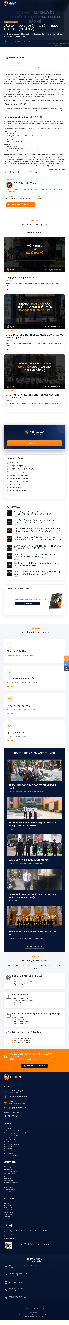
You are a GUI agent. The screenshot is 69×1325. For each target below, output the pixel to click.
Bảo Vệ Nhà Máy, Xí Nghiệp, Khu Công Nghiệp (15, 1137)
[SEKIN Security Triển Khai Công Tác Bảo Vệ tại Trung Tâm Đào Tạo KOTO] (34, 810)
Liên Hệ (5, 1223)
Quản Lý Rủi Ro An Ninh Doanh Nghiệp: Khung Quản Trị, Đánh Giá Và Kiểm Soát (37, 575)
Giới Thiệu (6, 1208)
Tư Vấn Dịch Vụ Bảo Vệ (9, 1196)
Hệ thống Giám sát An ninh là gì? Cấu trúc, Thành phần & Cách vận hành (35, 523)
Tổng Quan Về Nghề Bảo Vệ (21, 279)
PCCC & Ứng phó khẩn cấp (10, 1176)
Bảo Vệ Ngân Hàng (8, 1155)
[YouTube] (13, 1121)
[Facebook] (5, 1121)
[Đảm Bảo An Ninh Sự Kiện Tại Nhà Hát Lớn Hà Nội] (34, 919)
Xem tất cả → (35, 970)
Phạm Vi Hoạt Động (8, 1214)
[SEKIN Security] (12, 3)
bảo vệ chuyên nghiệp (14, 174)
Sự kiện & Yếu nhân (8, 1192)
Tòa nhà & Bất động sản (9, 1194)
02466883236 (10, 1239)
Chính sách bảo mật (24, 1319)
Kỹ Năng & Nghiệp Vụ (9, 1185)
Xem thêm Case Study (33, 948)
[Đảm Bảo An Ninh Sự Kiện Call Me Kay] (34, 847)
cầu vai (23, 174)
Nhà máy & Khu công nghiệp (11, 1187)
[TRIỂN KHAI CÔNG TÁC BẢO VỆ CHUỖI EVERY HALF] (34, 772)
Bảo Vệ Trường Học (8, 1151)
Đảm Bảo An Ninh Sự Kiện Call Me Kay (30, 862)
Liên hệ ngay (33, 445)
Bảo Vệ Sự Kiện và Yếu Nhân (11, 1160)
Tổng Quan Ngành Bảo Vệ (10, 1171)
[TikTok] (17, 1121)
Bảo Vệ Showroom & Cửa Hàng (11, 1142)
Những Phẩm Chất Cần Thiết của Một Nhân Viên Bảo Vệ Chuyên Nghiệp (32, 338)
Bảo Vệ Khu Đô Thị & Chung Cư (11, 1135)
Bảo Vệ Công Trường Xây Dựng (11, 1146)
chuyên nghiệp (29, 174)
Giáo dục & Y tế (7, 1183)
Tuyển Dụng (7, 1221)
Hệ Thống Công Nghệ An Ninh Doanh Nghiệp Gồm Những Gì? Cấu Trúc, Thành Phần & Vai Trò (37, 540)
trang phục (37, 174)
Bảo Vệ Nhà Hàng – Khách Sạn (11, 1144)
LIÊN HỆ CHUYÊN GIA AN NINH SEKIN (20, 207)
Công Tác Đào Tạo (8, 1217)
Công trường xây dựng (9, 1178)
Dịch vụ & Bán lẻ (8, 1180)
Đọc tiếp (8, 291)
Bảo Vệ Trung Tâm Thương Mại (11, 1149)
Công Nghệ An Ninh (8, 1174)
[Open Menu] (63, 3)
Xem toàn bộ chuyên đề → (34, 234)
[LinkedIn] (9, 1121)
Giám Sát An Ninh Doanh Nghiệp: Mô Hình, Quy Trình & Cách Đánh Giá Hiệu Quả (37, 549)
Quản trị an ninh (8, 1189)
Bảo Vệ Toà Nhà (8, 1133)
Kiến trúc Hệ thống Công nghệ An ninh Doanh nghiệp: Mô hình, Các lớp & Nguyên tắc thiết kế (37, 532)
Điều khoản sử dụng (37, 1319)
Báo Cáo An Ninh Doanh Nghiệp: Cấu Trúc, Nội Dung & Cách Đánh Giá (37, 566)
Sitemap (48, 1319)
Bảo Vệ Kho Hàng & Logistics (11, 1140)
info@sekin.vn (10, 1243)
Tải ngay (29, 605)
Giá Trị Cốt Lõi (7, 1210)
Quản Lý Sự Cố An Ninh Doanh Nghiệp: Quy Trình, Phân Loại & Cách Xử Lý (35, 557)
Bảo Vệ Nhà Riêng (8, 1158)
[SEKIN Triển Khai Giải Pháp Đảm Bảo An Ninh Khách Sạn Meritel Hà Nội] (34, 881)
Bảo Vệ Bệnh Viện (8, 1153)
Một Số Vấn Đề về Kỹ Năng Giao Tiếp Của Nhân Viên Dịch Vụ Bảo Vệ (31, 398)
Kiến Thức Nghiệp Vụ (11, 275)
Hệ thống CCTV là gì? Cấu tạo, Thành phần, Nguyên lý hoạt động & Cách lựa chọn (35, 514)
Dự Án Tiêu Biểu (8, 1212)
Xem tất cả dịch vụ (13, 497)
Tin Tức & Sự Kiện (8, 1219)
